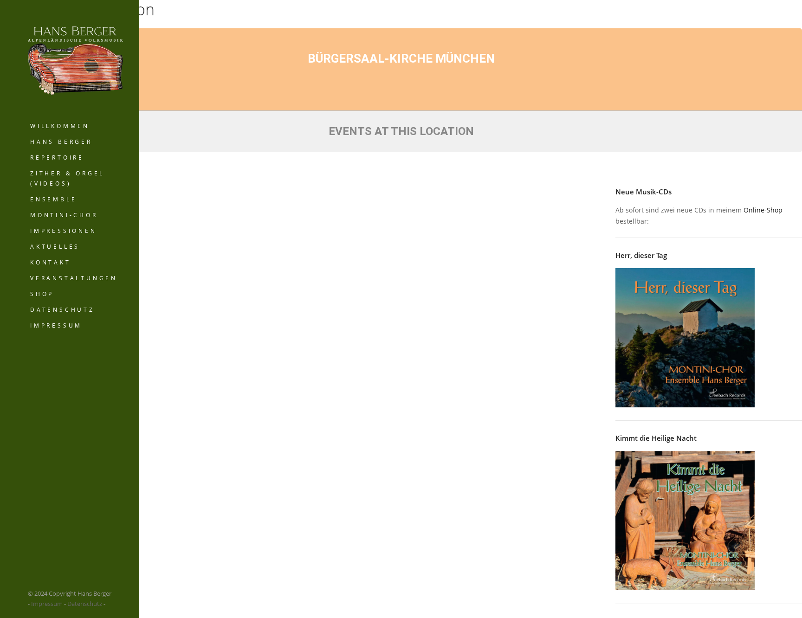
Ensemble (53, 199)
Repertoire (57, 157)
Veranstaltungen (73, 278)
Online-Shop (763, 210)
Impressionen (63, 231)
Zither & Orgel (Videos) (67, 178)
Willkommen (60, 126)
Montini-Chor (64, 215)
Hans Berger (61, 142)
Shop (42, 294)
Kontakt (50, 262)
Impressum (56, 325)
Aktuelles (55, 247)
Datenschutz (62, 310)
